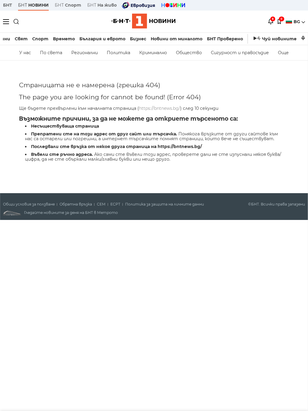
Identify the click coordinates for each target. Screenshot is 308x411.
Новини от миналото (176, 39)
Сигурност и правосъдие (240, 52)
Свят (21, 39)
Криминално (153, 52)
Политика (118, 52)
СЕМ (101, 204)
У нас (25, 52)
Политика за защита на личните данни (164, 204)
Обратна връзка (76, 204)
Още (283, 52)
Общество (189, 52)
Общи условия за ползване (29, 204)
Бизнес (138, 39)
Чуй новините (279, 39)
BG (297, 21)
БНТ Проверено (225, 39)
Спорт (40, 39)
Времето (64, 39)
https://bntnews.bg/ (159, 108)
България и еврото (102, 39)
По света (51, 52)
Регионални (84, 52)
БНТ (7, 5)
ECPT (115, 204)
